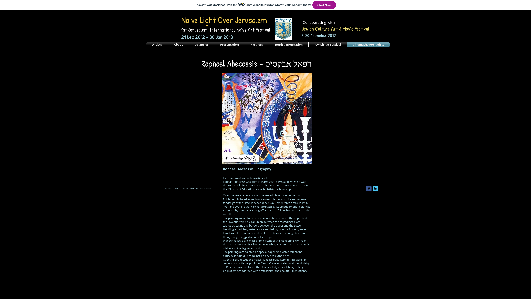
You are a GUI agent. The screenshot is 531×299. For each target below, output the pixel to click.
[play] (303, 160)
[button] (267, 118)
